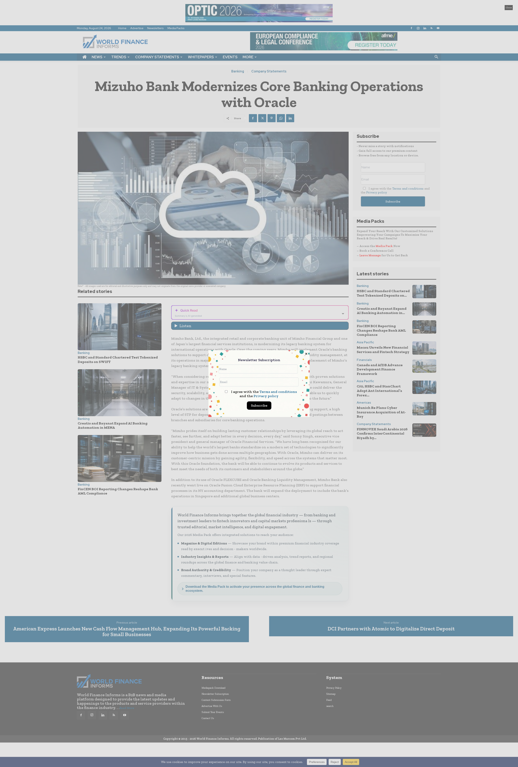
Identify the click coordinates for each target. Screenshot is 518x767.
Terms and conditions (278, 391)
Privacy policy (266, 396)
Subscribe (259, 405)
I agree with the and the (263, 394)
